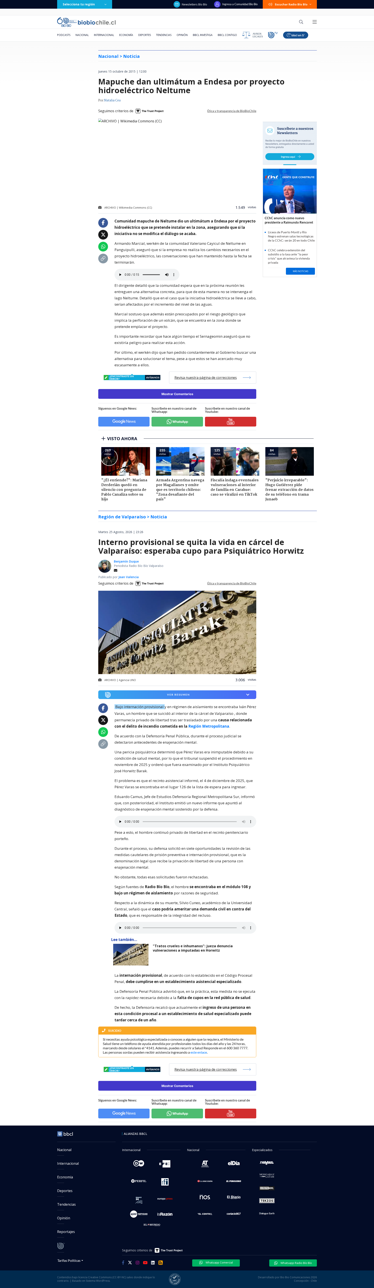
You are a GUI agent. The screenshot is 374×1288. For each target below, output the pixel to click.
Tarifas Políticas (69, 1260)
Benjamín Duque (126, 561)
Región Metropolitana (208, 726)
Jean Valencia (128, 577)
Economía (126, 35)
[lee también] (132, 954)
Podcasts (63, 35)
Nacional (82, 35)
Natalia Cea (112, 100)
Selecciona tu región (79, 4)
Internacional (104, 35)
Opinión (182, 35)
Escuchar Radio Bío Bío (291, 4)
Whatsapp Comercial (219, 1262)
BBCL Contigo (227, 35)
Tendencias (163, 35)
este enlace (198, 1052)
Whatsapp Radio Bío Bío (296, 1263)
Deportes (144, 35)
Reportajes (66, 1231)
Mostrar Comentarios (177, 394)
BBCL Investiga (203, 35)
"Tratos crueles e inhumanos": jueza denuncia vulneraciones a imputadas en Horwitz (193, 948)
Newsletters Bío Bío (194, 4)
